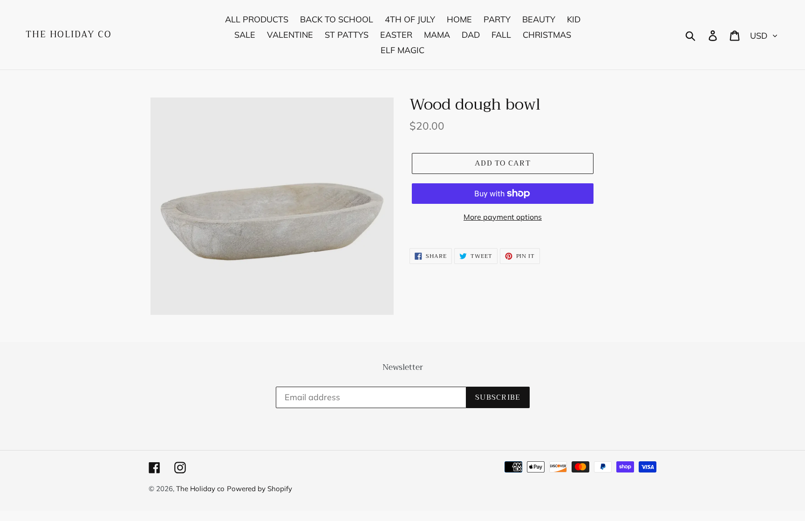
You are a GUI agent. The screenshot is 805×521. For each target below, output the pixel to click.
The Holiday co (69, 34)
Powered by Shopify (259, 488)
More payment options (503, 217)
